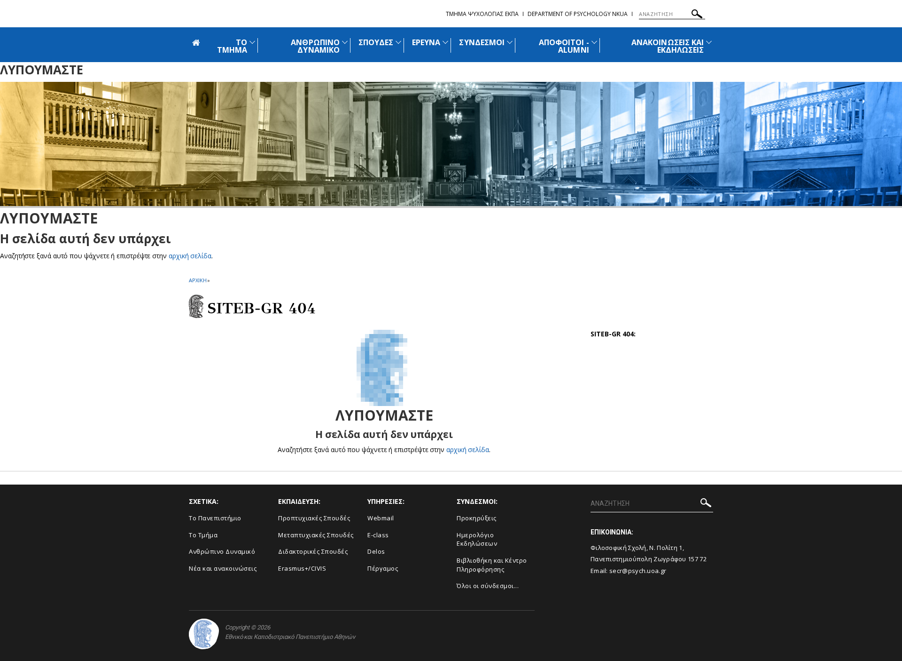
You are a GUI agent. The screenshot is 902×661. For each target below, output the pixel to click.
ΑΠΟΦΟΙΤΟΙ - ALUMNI (564, 46)
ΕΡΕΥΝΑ (426, 42)
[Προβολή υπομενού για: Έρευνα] (445, 42)
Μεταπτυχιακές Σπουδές (316, 535)
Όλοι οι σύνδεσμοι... (488, 585)
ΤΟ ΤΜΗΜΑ (232, 46)
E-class (378, 535)
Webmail (380, 518)
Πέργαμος (382, 568)
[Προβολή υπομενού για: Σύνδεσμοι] (510, 42)
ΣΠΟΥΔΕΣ (375, 42)
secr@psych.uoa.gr (637, 570)
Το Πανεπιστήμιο (215, 518)
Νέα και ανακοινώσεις (223, 568)
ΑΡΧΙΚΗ (197, 280)
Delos (376, 551)
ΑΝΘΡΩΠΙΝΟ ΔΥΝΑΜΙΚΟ (315, 46)
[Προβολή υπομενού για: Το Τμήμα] (252, 42)
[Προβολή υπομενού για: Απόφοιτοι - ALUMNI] (594, 42)
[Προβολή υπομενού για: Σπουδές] (398, 42)
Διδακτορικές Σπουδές (313, 551)
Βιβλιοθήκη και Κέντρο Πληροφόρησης (492, 564)
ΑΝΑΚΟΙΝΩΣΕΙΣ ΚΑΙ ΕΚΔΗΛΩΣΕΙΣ (667, 46)
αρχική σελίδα (190, 255)
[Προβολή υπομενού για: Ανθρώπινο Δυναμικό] (345, 42)
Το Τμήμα (203, 535)
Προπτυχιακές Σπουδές (314, 518)
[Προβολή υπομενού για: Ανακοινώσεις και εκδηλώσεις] (709, 42)
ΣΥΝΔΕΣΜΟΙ (481, 42)
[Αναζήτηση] (697, 15)
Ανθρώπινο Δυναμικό (222, 551)
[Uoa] (204, 634)
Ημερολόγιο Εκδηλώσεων (477, 539)
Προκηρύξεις (477, 518)
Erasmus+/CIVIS (302, 568)
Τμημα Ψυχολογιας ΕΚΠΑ (482, 14)
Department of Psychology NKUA (578, 14)
